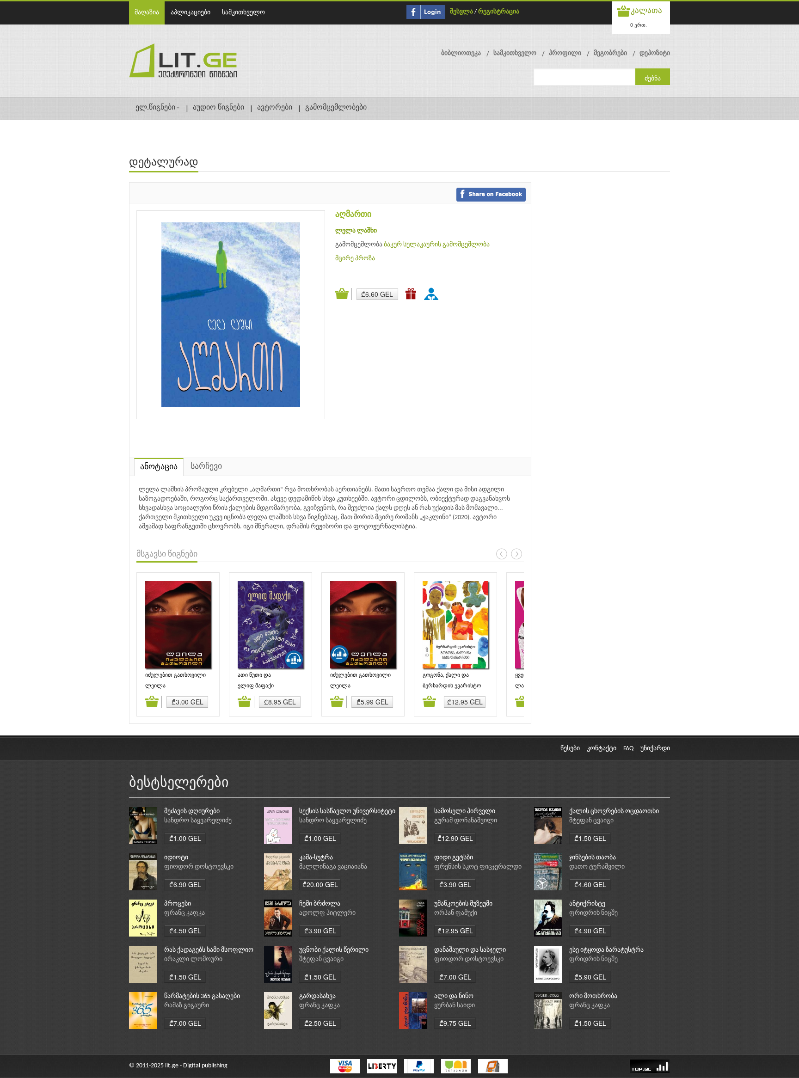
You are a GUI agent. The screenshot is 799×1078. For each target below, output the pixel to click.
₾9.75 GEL (455, 1023)
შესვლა (461, 11)
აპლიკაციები (190, 12)
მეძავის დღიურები (192, 811)
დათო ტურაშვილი (597, 867)
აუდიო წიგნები (218, 107)
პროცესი (177, 903)
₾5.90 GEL (590, 976)
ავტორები (274, 107)
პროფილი (565, 53)
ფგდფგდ (433, 293)
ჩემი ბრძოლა (319, 903)
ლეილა (155, 686)
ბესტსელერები (179, 783)
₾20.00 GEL (320, 884)
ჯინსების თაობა (592, 857)
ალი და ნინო (453, 996)
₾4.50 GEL (185, 930)
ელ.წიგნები (155, 107)
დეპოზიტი (654, 53)
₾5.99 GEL (372, 701)
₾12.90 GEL (455, 838)
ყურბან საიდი (454, 1005)
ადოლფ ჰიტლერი (327, 913)
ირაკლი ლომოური (193, 959)
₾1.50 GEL (590, 838)
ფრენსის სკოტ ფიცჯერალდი (478, 867)
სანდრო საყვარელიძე (198, 820)
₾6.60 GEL (377, 294)
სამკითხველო (243, 12)
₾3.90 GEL (455, 884)
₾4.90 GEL (590, 930)
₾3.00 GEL (187, 701)
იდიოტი (176, 857)
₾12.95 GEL (465, 701)
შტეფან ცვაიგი (591, 820)
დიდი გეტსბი (453, 857)
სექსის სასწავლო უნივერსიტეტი (347, 811)
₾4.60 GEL (590, 884)
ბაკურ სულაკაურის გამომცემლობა (437, 244)
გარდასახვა (317, 996)
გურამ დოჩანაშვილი (465, 820)
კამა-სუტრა (316, 857)
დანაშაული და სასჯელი (470, 950)
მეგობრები (610, 53)
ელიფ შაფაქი (256, 686)
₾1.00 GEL (185, 838)
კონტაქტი (601, 748)
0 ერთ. (638, 24)
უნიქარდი (655, 748)
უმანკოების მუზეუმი (463, 903)
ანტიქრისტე (587, 903)
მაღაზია (147, 12)
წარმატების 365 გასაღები (202, 996)
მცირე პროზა (355, 258)
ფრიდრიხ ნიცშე (593, 913)
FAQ (628, 748)
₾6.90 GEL (185, 884)
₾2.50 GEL (320, 1023)
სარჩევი (206, 466)
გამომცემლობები (336, 107)
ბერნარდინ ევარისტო (452, 686)
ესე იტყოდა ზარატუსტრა (606, 950)
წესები (570, 748)
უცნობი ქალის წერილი (334, 950)
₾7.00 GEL (455, 976)
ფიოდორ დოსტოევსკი (199, 867)
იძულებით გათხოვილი (175, 675)
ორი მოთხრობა (593, 996)
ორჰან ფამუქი (455, 913)
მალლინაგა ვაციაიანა (333, 867)
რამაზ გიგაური (186, 1005)
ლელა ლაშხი (356, 230)
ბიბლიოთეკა (461, 53)
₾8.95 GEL (280, 701)
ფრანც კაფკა (184, 913)
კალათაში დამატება (343, 294)
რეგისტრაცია (498, 11)
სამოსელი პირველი (464, 811)
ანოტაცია (159, 467)
